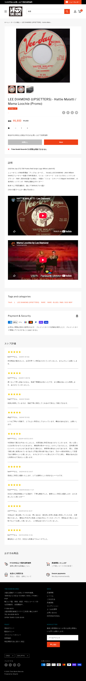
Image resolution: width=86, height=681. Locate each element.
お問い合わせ (52, 613)
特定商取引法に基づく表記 (14, 641)
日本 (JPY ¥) (21, 655)
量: (9, 128)
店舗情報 (50, 592)
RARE (43, 302)
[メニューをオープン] (5, 11)
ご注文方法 (51, 599)
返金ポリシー (9, 628)
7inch (10, 302)
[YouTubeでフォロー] (18, 664)
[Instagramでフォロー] (14, 664)
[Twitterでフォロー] (10, 664)
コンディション (53, 606)
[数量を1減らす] (15, 128)
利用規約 (7, 638)
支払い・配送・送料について (20, 576)
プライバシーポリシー (12, 635)
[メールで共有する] (76, 112)
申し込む (53, 644)
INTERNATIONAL (53, 616)
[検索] (67, 11)
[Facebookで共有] (63, 112)
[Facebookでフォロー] (6, 664)
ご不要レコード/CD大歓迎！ (62, 566)
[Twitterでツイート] (72, 112)
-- (8, 113)
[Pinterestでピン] (68, 112)
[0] (79, 11)
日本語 (8, 655)
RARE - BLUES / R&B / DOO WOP (59, 302)
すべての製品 (15, 22)
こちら (27, 566)
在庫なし (25, 142)
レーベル (50, 596)
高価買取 (50, 602)
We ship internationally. (61, 576)
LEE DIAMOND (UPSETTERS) (28, 302)
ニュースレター (74, 2)
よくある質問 (52, 609)
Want (61, 142)
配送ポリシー (9, 631)
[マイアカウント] (75, 11)
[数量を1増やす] (27, 128)
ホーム (6, 22)
